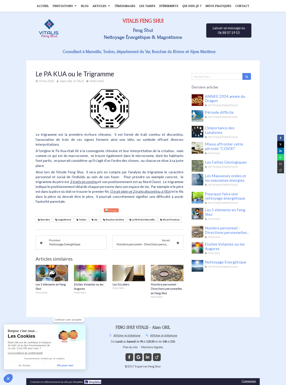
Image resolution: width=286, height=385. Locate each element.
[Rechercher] (246, 76)
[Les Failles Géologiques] (197, 166)
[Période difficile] (197, 116)
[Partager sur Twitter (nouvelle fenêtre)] (280, 144)
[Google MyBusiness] (138, 357)
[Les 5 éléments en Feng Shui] (52, 273)
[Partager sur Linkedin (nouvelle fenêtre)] (280, 151)
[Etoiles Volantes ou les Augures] (90, 273)
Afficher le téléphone (126, 335)
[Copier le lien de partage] (280, 170)
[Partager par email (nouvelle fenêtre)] (280, 163)
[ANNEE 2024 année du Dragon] (197, 100)
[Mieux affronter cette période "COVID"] (197, 148)
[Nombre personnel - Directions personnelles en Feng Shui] (167, 273)
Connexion (249, 381)
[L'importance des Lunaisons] (197, 131)
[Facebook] (129, 357)
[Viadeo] (157, 357)
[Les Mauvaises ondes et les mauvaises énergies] (197, 179)
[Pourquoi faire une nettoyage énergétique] (197, 198)
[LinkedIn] (148, 357)
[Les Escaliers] (128, 273)
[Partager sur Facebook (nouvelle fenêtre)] (280, 138)
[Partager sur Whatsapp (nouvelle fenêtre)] (280, 157)
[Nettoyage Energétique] (197, 266)
